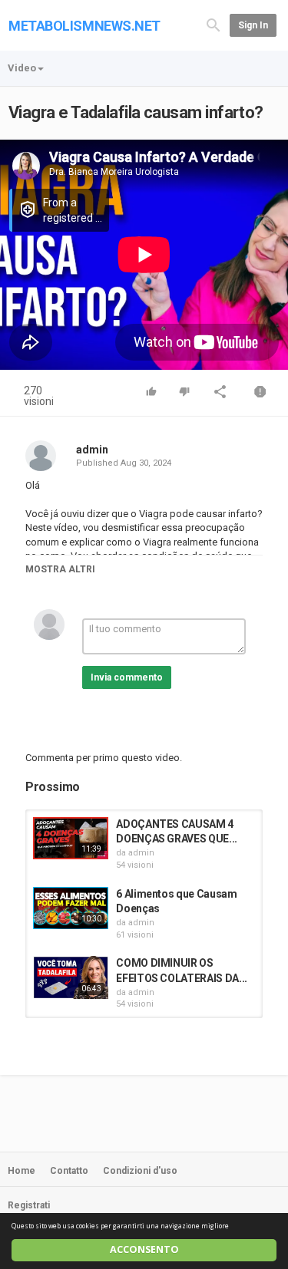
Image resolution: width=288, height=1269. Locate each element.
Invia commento (127, 677)
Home (21, 1170)
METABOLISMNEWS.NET (84, 26)
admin (92, 449)
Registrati (29, 1205)
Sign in (253, 25)
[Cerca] (213, 24)
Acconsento (144, 1249)
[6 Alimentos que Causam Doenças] (70, 908)
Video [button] (22, 68)
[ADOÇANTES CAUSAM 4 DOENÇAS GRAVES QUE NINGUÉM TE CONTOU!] (70, 838)
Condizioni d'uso (140, 1170)
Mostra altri (60, 569)
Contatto (69, 1170)
